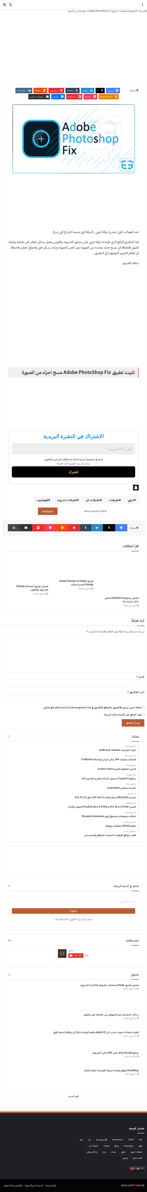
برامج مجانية (128, 1145)
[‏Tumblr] (85, 527)
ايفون (140, 1145)
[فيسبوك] (121, 527)
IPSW (131, 1139)
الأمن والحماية (101, 1139)
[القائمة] (142, 6)
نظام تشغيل (137, 1158)
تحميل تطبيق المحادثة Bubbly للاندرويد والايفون (32, 588)
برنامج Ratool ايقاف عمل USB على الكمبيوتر (116, 1053)
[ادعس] (73, 4)
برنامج (117, 1145)
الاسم (140, 677)
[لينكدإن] (97, 527)
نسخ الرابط (47, 511)
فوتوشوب (42, 500)
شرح (104, 1151)
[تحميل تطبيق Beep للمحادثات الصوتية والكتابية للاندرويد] (21, 996)
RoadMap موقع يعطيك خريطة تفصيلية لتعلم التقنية (111, 1070)
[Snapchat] (73, 487)
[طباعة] (14, 527)
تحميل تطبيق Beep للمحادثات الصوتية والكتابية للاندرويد (109, 985)
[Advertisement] (73, 203)
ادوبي (131, 500)
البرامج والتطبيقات (128, 11)
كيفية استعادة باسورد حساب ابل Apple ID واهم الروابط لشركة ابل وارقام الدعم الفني (96, 1032)
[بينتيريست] (74, 527)
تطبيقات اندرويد (67, 500)
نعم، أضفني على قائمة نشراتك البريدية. (122, 714)
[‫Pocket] (50, 527)
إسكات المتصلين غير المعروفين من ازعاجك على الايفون (111, 1015)
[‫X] (109, 527)
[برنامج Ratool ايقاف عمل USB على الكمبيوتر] (21, 1058)
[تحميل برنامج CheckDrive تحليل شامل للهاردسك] (119, 574)
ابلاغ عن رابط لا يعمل (13, 1185)
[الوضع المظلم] (11, 6)
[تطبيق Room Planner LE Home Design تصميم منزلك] (74, 566)
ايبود (81, 1139)
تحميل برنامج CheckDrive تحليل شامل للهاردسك (122, 599)
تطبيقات (114, 500)
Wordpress (117, 1139)
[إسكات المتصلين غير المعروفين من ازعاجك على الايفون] (21, 1020)
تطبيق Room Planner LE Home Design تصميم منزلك (76, 582)
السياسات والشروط (34, 1185)
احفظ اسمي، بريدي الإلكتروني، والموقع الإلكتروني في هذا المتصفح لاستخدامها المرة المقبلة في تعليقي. (92, 707)
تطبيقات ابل (93, 500)
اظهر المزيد (73, 1096)
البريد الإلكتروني (135, 692)
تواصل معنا (50, 1185)
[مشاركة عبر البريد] (26, 527)
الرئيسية (143, 11)
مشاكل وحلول (92, 1151)
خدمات (113, 1151)
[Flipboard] (38, 527)
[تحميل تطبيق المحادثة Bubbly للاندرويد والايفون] (28, 569)
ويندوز (125, 1158)
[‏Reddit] (62, 527)
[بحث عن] (4, 6)
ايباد (89, 1139)
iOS (140, 1139)
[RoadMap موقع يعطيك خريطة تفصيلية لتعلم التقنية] (21, 1079)
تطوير (123, 1151)
